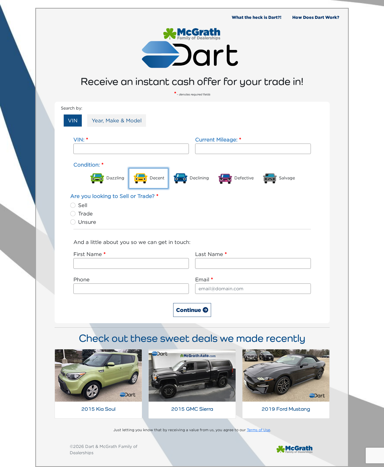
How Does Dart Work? (315, 17)
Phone (81, 279)
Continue (189, 310)
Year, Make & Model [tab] (117, 120)
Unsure (87, 222)
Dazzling (114, 177)
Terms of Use (258, 430)
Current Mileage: (218, 139)
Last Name (211, 254)
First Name (89, 254)
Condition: (88, 164)
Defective (243, 177)
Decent (156, 177)
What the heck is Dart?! (256, 17)
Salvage (286, 177)
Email (204, 279)
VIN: (80, 139)
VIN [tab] (73, 120)
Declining (198, 177)
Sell (82, 205)
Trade (85, 213)
